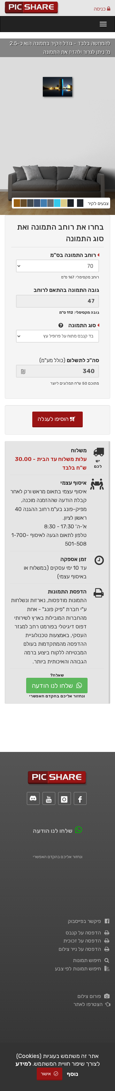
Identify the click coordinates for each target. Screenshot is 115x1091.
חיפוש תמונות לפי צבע (79, 969)
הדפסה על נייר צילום (80, 949)
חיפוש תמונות (88, 960)
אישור (46, 1074)
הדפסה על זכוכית (83, 941)
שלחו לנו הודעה (53, 685)
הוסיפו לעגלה (54, 418)
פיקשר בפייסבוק (85, 921)
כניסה (100, 9)
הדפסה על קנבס (84, 933)
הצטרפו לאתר (89, 1004)
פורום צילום (90, 996)
